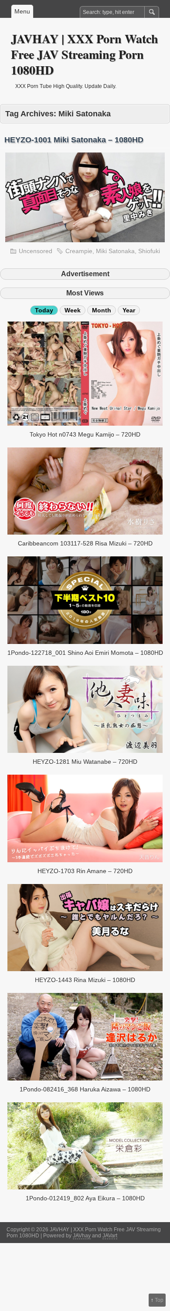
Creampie (78, 250)
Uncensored (35, 250)
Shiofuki (149, 250)
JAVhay (82, 1236)
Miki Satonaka (115, 250)
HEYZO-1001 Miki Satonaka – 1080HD (73, 140)
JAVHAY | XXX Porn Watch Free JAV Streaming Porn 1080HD (84, 54)
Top (159, 1300)
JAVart (109, 1236)
